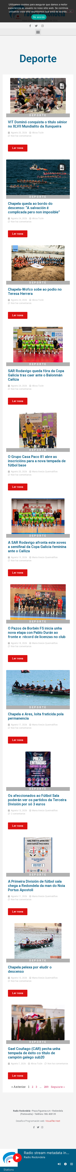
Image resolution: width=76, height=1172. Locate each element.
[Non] (70, 11)
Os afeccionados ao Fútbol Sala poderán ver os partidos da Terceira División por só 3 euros (37, 799)
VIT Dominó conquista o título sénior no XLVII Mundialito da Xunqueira (37, 124)
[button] (38, 32)
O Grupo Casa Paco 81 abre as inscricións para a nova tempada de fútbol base (37, 461)
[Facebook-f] (30, 25)
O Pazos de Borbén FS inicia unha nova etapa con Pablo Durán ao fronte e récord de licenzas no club (36, 632)
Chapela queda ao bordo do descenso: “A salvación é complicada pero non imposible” (34, 207)
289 (46, 1087)
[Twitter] (36, 25)
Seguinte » (58, 1087)
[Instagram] (42, 25)
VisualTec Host (52, 1121)
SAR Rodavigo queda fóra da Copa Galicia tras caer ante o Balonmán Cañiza (36, 375)
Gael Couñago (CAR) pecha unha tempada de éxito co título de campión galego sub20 (34, 1053)
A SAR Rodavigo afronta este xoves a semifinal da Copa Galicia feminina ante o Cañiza (37, 546)
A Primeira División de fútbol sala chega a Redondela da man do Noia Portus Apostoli (36, 885)
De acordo (39, 17)
